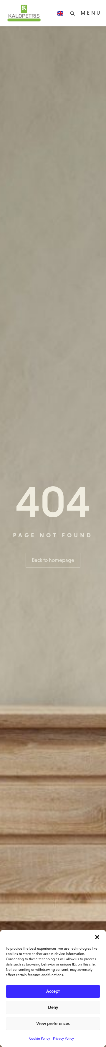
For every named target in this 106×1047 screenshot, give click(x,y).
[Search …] (74, 13)
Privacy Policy (63, 1038)
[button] (97, 937)
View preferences (53, 1023)
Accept (53, 991)
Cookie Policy (39, 1038)
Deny (53, 1007)
